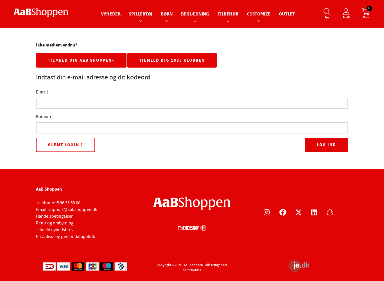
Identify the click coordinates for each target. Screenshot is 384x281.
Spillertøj (140, 14)
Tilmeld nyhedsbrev (54, 230)
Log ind (326, 145)
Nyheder (110, 14)
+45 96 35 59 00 (66, 203)
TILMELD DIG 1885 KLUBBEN (172, 60)
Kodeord (44, 116)
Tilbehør (228, 14)
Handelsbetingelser (54, 216)
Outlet (287, 14)
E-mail (42, 92)
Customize (258, 14)
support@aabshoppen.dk (72, 209)
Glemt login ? (65, 145)
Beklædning (195, 14)
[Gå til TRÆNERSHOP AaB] (192, 227)
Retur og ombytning (54, 223)
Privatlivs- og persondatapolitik (65, 236)
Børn (167, 14)
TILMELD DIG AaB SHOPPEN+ (81, 60)
